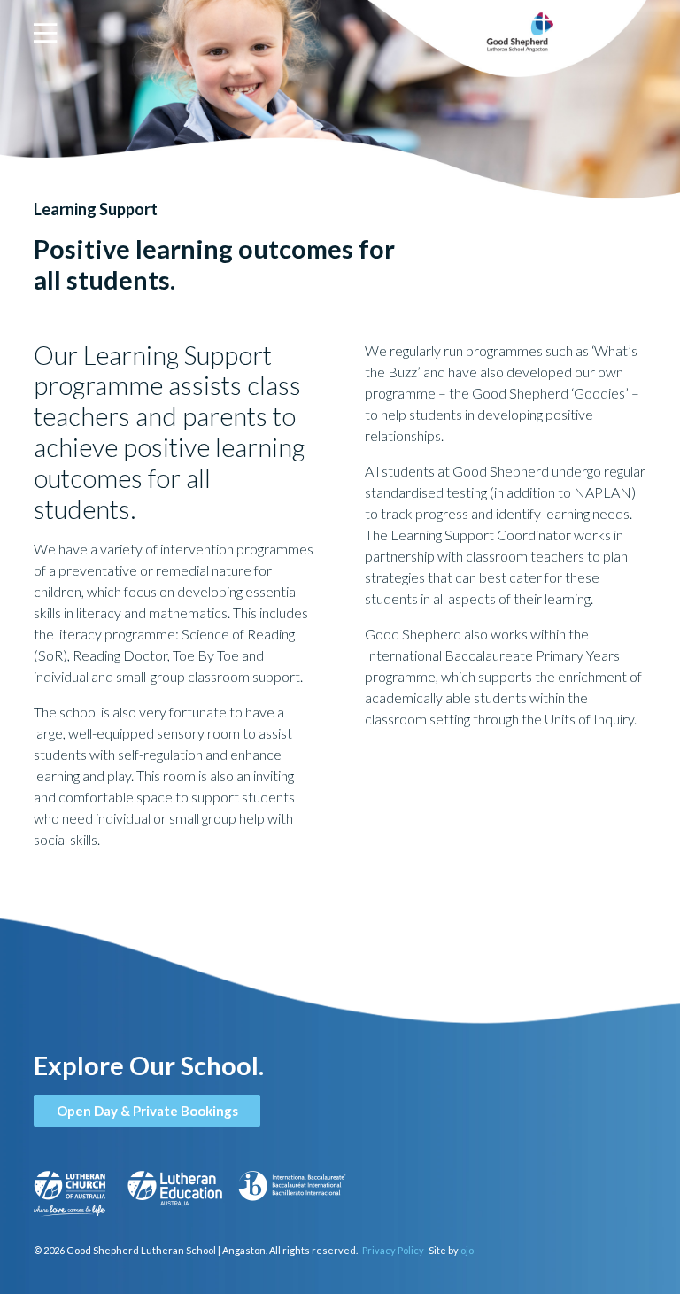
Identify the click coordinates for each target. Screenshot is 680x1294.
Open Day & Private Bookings (147, 1111)
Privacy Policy (393, 1250)
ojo (467, 1250)
